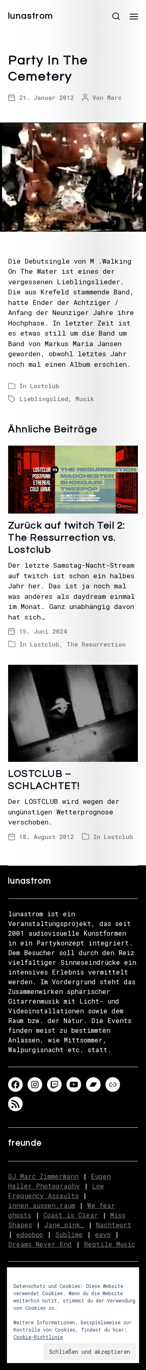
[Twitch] (54, 1084)
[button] (116, 16)
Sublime (69, 1234)
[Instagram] (35, 1084)
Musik (84, 399)
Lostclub (44, 386)
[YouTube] (74, 1084)
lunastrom (30, 16)
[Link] (112, 1084)
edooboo (29, 1234)
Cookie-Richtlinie (38, 1337)
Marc (114, 97)
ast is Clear (74, 1215)
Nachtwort (113, 1224)
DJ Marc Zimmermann (43, 1176)
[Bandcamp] (93, 1084)
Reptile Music (109, 1244)
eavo (103, 1234)
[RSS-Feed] (15, 1104)
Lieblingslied (43, 399)
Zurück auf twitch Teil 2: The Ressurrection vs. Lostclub (66, 537)
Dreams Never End (40, 1244)
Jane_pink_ (64, 1224)
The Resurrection (96, 644)
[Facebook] (15, 1084)
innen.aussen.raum (41, 1205)
